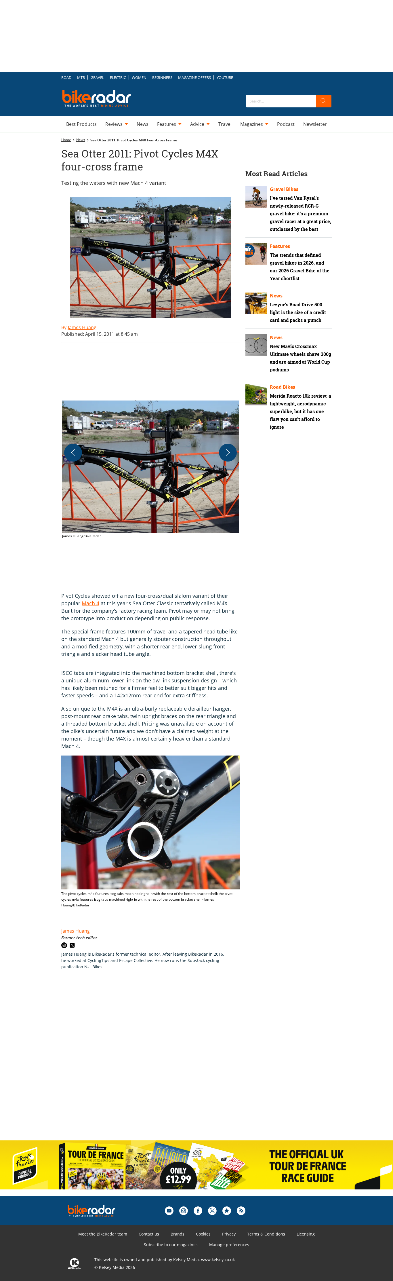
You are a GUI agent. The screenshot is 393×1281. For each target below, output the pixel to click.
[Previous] (73, 453)
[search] (323, 101)
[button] (150, 470)
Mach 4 (90, 603)
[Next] (228, 453)
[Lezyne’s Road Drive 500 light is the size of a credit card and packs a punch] (256, 303)
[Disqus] (156, 1061)
